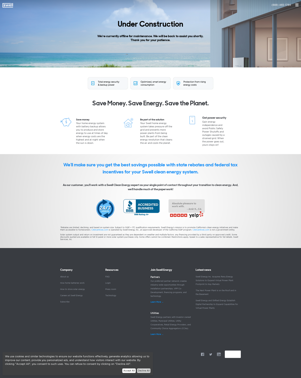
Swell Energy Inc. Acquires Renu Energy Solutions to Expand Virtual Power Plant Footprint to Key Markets (214, 280)
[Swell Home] (8, 5)
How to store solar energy (72, 289)
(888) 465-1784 (281, 4)
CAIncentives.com (99, 230)
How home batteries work (72, 283)
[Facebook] (202, 354)
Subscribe (64, 302)
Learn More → (157, 302)
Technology (110, 295)
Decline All (144, 370)
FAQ (107, 276)
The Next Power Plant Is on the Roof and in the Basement (216, 292)
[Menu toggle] (296, 4)
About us (64, 276)
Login (108, 283)
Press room (110, 289)
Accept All (129, 370)
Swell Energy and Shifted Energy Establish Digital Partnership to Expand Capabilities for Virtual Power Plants (217, 304)
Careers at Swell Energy (71, 295)
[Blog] (219, 354)
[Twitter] (211, 354)
